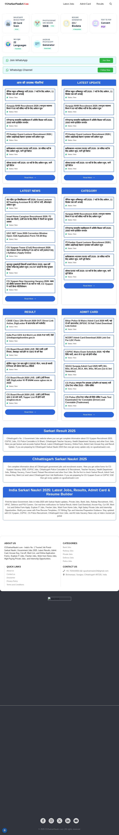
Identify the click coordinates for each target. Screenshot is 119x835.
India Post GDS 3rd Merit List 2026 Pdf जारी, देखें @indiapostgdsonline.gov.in (30, 336)
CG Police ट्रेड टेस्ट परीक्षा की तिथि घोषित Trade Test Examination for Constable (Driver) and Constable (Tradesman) (88, 400)
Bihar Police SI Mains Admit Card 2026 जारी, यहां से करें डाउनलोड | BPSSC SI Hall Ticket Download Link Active (88, 323)
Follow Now (105, 70)
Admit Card (85, 4)
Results (100, 4)
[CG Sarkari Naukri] (16, 4)
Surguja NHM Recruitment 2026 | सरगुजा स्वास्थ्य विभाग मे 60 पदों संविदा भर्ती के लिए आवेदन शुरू (29, 107)
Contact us (11, 574)
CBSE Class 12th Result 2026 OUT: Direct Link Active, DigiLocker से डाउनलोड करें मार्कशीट (30, 321)
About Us (10, 571)
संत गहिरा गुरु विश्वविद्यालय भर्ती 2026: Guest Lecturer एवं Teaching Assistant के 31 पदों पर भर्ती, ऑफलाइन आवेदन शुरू (29, 202)
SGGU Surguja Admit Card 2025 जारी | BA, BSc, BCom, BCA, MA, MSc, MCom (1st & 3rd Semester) (88, 368)
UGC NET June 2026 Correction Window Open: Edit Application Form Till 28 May (27, 234)
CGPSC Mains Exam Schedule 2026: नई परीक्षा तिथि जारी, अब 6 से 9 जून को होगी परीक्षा (87, 353)
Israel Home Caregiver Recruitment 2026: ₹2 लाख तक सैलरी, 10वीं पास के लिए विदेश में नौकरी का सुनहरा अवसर (30, 219)
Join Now (106, 60)
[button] (111, 4)
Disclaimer (11, 578)
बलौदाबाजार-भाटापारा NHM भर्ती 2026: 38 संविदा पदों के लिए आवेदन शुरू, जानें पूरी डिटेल (29, 149)
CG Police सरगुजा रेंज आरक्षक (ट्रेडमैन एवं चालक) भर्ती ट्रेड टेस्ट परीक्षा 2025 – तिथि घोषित (88, 384)
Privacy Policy (12, 581)
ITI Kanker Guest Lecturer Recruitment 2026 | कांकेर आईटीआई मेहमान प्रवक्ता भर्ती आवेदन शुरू (29, 135)
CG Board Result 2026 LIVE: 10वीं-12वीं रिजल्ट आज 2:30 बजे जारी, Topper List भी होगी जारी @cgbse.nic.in (28, 397)
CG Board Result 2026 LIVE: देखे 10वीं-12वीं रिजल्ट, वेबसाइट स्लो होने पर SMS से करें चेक (27, 350)
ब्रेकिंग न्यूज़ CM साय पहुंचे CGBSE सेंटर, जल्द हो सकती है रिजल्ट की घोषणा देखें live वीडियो (29, 364)
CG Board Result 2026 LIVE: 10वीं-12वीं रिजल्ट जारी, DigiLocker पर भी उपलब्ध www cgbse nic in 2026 (29, 380)
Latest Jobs (68, 4)
